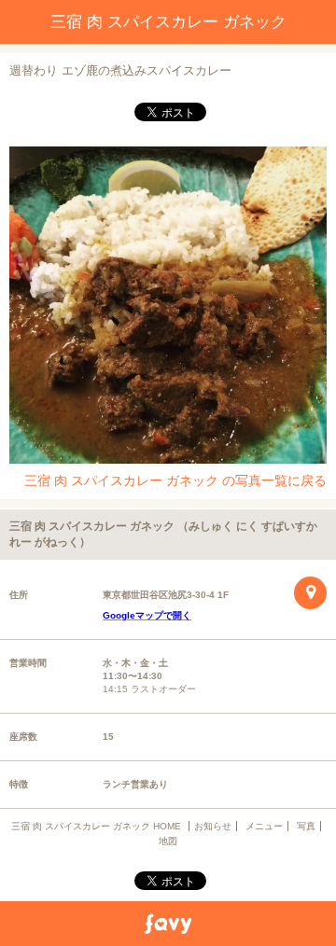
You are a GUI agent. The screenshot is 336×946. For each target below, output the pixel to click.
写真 (306, 826)
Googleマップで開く (147, 615)
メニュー (264, 826)
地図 (168, 841)
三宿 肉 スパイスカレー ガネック (168, 22)
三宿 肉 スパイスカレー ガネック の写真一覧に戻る (175, 480)
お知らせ (212, 826)
